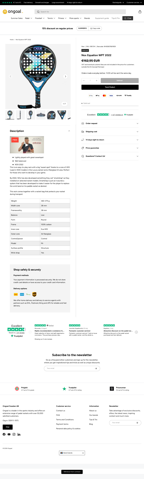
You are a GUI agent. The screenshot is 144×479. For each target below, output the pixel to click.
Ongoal (10, 448)
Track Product (110, 87)
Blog (91, 424)
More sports (74, 18)
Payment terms (62, 424)
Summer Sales (16, 18)
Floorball (38, 18)
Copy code (96, 28)
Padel (27, 18)
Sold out (120, 80)
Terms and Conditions (65, 420)
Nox (82, 46)
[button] (139, 11)
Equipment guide (102, 18)
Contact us (60, 411)
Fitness (61, 18)
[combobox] (80, 11)
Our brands (93, 415)
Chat (7, 427)
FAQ (58, 415)
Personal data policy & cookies (68, 428)
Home (12, 39)
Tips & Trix (116, 18)
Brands (87, 18)
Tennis (50, 18)
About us (92, 411)
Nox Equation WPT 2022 (23, 39)
